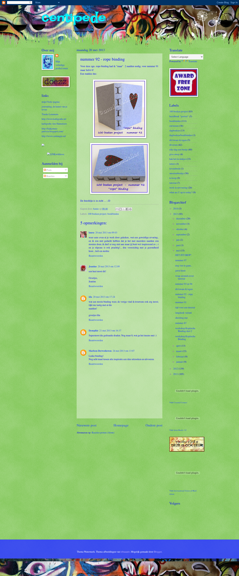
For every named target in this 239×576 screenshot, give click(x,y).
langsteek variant (183, 312)
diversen (173, 144)
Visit (178, 402)
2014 (176, 208)
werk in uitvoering (178, 187)
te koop (173, 178)
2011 (176, 374)
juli (178, 239)
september (181, 234)
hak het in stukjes (177, 159)
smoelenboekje (176, 173)
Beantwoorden (96, 255)
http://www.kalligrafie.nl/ (54, 119)
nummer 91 (181, 302)
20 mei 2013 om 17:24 (104, 296)
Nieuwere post (86, 425)
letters (172, 163)
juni (178, 245)
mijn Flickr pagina (50, 101)
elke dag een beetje (178, 149)
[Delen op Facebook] (127, 209)
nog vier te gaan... (183, 265)
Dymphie (93, 330)
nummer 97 (181, 260)
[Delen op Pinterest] (130, 209)
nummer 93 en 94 (183, 283)
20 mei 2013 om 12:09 (109, 266)
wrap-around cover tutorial (184, 277)
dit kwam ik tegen (178, 140)
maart (179, 351)
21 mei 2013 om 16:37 (110, 330)
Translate (192, 61)
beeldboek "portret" (179, 116)
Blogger (158, 551)
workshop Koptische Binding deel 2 (185, 330)
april (178, 345)
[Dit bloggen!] (120, 209)
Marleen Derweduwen (100, 351)
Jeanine (93, 266)
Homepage (121, 425)
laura (91, 232)
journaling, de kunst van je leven (54, 108)
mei (178, 250)
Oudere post (154, 425)
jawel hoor (180, 270)
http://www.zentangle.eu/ (54, 136)
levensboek (174, 168)
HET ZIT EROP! (183, 255)
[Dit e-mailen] (117, 209)
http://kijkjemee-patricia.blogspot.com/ (52, 130)
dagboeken (174, 130)
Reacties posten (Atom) (103, 432)
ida (90, 297)
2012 (176, 368)
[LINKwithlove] (55, 154)
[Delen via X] (123, 209)
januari (180, 361)
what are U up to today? (180, 192)
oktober (180, 229)
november (181, 223)
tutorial (173, 182)
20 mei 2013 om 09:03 (106, 232)
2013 (176, 214)
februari (180, 356)
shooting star (181, 317)
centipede (74, 17)
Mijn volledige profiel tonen (61, 65)
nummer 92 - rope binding (184, 295)
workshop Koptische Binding (185, 338)
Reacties (50, 176)
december (181, 218)
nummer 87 (181, 323)
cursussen (174, 125)
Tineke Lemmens (50, 114)
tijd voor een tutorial (185, 307)
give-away (174, 154)
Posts (48, 170)
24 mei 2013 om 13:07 (124, 350)
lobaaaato (125, 551)
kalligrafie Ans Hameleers (54, 123)
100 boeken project (97, 213)
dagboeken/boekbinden (180, 135)
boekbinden (113, 213)
